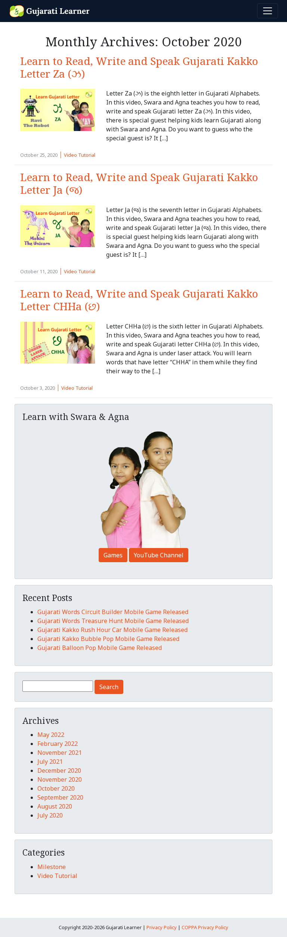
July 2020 (50, 815)
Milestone (51, 867)
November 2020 (59, 779)
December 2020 (59, 770)
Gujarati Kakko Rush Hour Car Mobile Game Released (112, 630)
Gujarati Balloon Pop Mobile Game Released (99, 648)
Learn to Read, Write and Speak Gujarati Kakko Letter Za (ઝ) (139, 67)
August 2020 (54, 806)
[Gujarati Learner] (50, 10)
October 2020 (56, 788)
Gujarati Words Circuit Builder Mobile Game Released (112, 612)
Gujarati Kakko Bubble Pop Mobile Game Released (108, 639)
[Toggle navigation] (267, 10)
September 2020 (60, 797)
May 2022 (50, 735)
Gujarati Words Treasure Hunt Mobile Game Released (113, 621)
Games (113, 555)
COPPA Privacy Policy (205, 927)
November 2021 (59, 752)
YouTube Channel (158, 555)
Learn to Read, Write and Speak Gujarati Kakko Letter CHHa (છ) (139, 299)
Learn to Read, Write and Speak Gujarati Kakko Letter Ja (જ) (139, 183)
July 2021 (50, 761)
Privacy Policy (161, 927)
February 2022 (57, 744)
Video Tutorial (79, 155)
